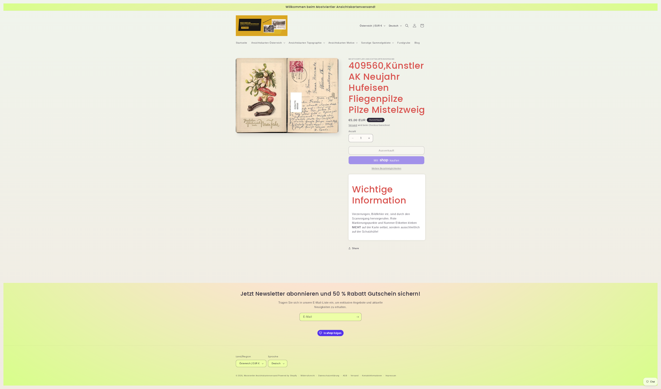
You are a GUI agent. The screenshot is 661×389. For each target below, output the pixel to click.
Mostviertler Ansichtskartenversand (261, 376)
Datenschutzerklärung (328, 376)
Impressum (391, 376)
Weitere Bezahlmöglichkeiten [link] (386, 168)
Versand (353, 125)
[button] (268, 42)
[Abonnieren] (357, 317)
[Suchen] (407, 25)
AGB (345, 376)
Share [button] (355, 248)
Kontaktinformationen (372, 376)
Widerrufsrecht (308, 376)
